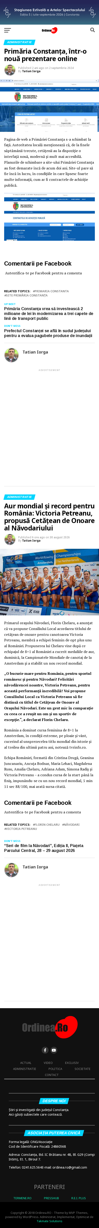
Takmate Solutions (49, 1221)
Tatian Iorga (31, 71)
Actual (25, 1063)
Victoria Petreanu (21, 828)
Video (48, 1063)
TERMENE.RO (22, 1198)
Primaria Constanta (52, 291)
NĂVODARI (72, 824)
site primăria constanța (27, 295)
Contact (52, 1075)
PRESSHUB (51, 1198)
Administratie (24, 1069)
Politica (55, 1069)
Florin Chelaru (47, 824)
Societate (82, 1069)
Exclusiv (72, 1063)
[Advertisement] (49, 423)
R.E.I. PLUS (78, 1198)
